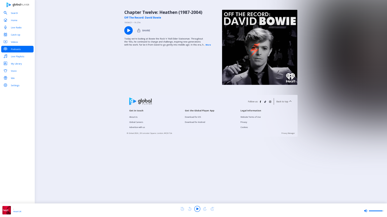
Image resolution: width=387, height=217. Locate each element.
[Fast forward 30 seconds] (205, 209)
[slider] (374, 210)
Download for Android (195, 122)
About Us (133, 117)
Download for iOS (193, 117)
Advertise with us (137, 127)
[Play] (197, 209)
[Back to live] (212, 209)
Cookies (244, 127)
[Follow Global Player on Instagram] (270, 103)
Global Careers (136, 122)
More (208, 44)
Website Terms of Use (251, 117)
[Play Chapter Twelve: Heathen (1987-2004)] (128, 30)
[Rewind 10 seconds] (190, 209)
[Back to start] (182, 209)
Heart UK (17, 211)
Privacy (244, 122)
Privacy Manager (288, 133)
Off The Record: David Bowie (142, 17)
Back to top (282, 101)
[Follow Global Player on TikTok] (265, 103)
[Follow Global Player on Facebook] (260, 103)
